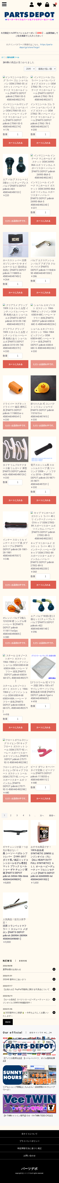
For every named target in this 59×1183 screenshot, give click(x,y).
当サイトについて (29, 1134)
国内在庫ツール (13, 57)
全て (3, 57)
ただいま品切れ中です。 (16, 221)
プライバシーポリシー (29, 1141)
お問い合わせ (29, 1155)
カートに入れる (16, 143)
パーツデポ (29, 1168)
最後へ (52, 815)
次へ (42, 815)
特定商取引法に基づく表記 (29, 1148)
